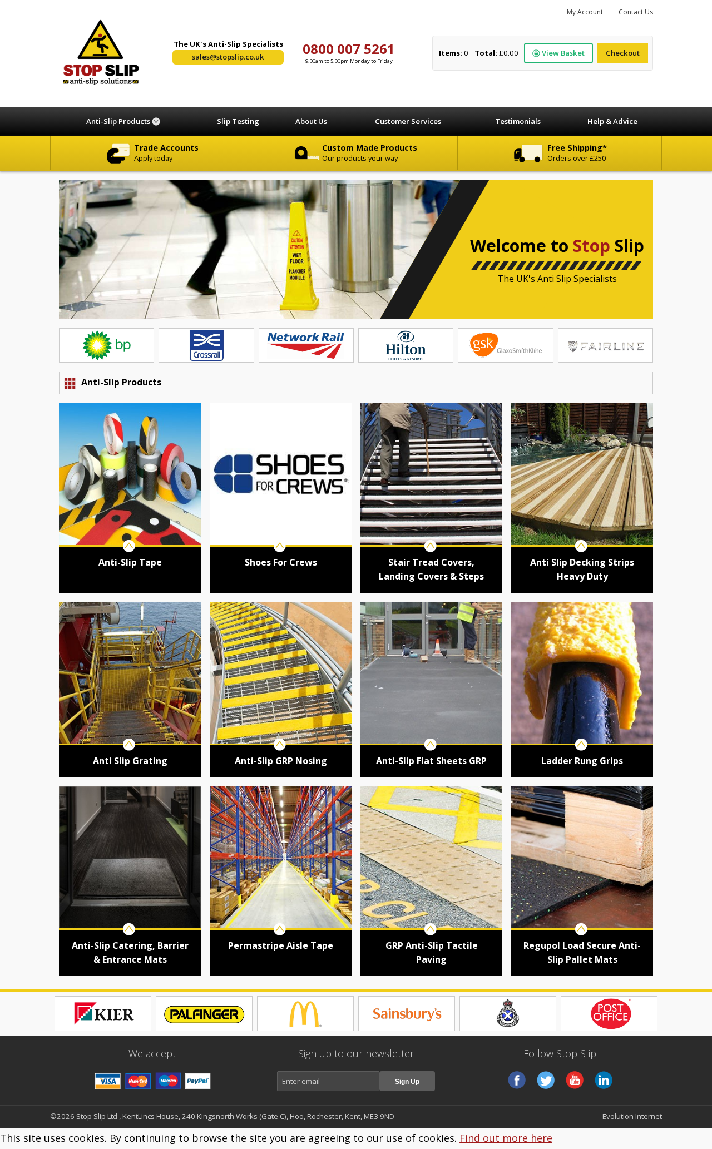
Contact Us (636, 12)
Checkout (623, 53)
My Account (585, 12)
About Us (311, 121)
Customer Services (408, 121)
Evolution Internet (632, 1116)
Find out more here (505, 1138)
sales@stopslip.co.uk (228, 57)
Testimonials (518, 121)
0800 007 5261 (349, 48)
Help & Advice (612, 121)
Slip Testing (238, 121)
